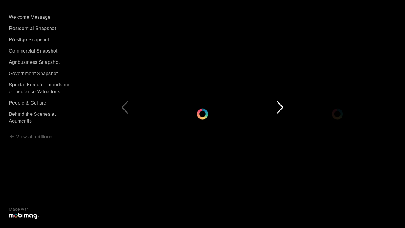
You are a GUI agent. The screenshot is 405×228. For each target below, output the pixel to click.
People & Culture (28, 102)
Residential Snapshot (32, 28)
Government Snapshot (33, 73)
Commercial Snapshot (33, 50)
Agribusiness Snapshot (34, 61)
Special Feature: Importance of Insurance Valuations (40, 88)
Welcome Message (30, 16)
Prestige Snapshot (29, 39)
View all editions (33, 136)
